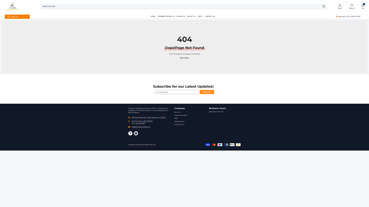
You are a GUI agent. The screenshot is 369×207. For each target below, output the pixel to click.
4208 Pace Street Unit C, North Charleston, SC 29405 (148, 117)
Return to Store (184, 57)
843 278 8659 (140, 123)
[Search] (183, 6)
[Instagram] (136, 133)
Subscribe (207, 92)
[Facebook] (130, 133)
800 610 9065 (148, 121)
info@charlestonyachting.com (140, 127)
